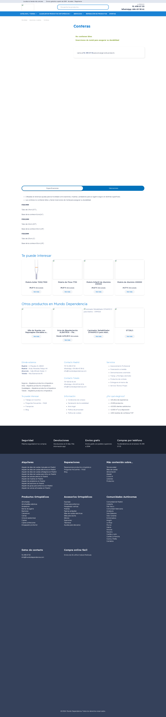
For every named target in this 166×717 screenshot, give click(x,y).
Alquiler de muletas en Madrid (32, 479)
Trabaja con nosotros (33, 400)
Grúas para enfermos (71, 504)
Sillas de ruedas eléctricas (73, 513)
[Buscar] (106, 7)
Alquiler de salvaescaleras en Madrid (35, 476)
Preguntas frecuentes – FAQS (36, 403)
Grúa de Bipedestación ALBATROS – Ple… (67, 331)
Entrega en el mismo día (119, 382)
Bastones (25, 511)
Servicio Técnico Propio (118, 386)
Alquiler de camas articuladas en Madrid (36, 488)
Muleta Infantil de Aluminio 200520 (98, 283)
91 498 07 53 (88, 53)
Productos (110, 481)
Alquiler (109, 474)
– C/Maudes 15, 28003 (33, 366)
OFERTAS (112, 14)
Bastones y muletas (35, 20)
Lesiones (110, 479)
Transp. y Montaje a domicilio (120, 376)
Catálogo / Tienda (27, 14)
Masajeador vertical (71, 506)
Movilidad (24, 20)
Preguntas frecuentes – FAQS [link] (74, 469)
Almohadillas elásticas (29, 504)
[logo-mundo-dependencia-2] (28, 7)
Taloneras (67, 523)
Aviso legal (72, 406)
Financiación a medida (118, 369)
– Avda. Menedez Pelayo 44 (34, 368)
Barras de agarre (28, 509)
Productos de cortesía (118, 379)
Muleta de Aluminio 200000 (129, 282)
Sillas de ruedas (112, 469)
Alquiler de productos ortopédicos (54, 14)
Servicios (78, 14)
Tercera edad (111, 467)
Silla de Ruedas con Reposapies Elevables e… (36, 331)
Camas (24, 516)
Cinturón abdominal (29, 518)
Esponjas (67, 502)
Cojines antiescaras (28, 523)
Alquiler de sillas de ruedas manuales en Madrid (38, 467)
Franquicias (29, 406)
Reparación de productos (96, 14)
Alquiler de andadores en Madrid (33, 481)
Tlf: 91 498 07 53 (69, 366)
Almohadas (26, 502)
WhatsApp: (74, 368)
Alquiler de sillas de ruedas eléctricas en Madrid (39, 469)
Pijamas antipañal (70, 511)
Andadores (26, 506)
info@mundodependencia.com (75, 371)
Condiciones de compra (76, 400)
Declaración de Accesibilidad (78, 403)
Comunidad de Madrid (114, 502)
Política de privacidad (75, 410)
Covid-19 (110, 476)
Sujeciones (68, 520)
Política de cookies (74, 413)
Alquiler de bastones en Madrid (33, 483)
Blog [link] (65, 472)
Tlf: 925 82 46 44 (70, 382)
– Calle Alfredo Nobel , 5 (34, 371)
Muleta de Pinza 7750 (67, 282)
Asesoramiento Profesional (120, 366)
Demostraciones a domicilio (120, 373)
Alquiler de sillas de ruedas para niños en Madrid (39, 474)
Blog (27, 410)
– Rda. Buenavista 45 (32, 373)
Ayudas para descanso (72, 525)
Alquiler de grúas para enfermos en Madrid (37, 486)
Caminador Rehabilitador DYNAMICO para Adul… (99, 331)
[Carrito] (143, 13)
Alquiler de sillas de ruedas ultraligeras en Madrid (39, 472)
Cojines (24, 520)
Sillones (66, 518)
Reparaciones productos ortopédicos (77, 467)
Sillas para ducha (70, 516)
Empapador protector (30, 525)
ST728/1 (129, 330)
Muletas (67, 509)
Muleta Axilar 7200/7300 (36, 282)
